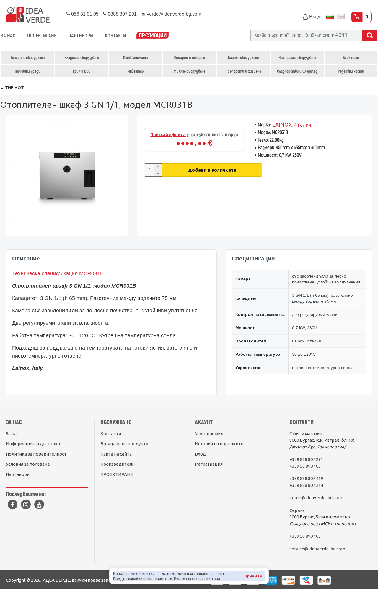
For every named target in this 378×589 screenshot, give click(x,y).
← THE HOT (12, 87)
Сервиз (297, 510)
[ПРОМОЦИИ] (152, 36)
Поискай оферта (167, 134)
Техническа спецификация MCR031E (58, 273)
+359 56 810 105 (305, 466)
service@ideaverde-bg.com (317, 548)
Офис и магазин (305, 433)
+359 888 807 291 (306, 459)
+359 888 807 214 (306, 485)
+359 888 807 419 (306, 478)
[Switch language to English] (340, 17)
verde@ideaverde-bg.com (315, 497)
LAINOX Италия (291, 125)
